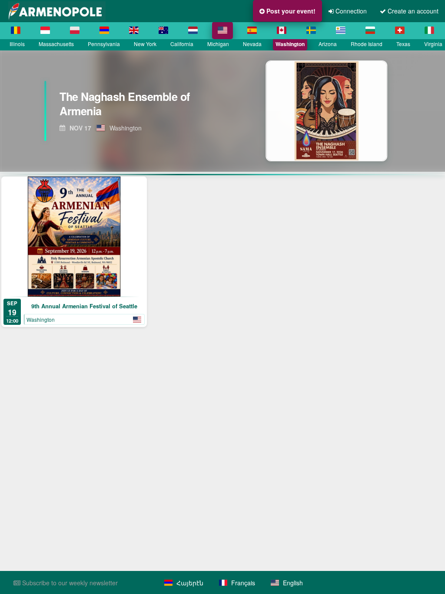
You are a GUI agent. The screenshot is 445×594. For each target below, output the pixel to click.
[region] (222, 111)
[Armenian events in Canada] (281, 30)
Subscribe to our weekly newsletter (69, 582)
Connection (350, 11)
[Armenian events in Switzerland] (399, 30)
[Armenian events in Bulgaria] (370, 30)
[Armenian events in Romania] (15, 30)
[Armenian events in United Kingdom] (133, 30)
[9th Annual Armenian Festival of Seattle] (74, 237)
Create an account (412, 11)
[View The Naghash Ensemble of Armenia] (333, 110)
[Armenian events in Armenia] (104, 30)
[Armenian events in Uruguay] (340, 30)
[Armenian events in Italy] (429, 30)
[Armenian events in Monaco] (45, 30)
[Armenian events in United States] (222, 30)
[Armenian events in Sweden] (311, 30)
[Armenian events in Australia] (163, 30)
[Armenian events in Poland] (74, 30)
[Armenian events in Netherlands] (193, 30)
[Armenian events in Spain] (252, 30)
